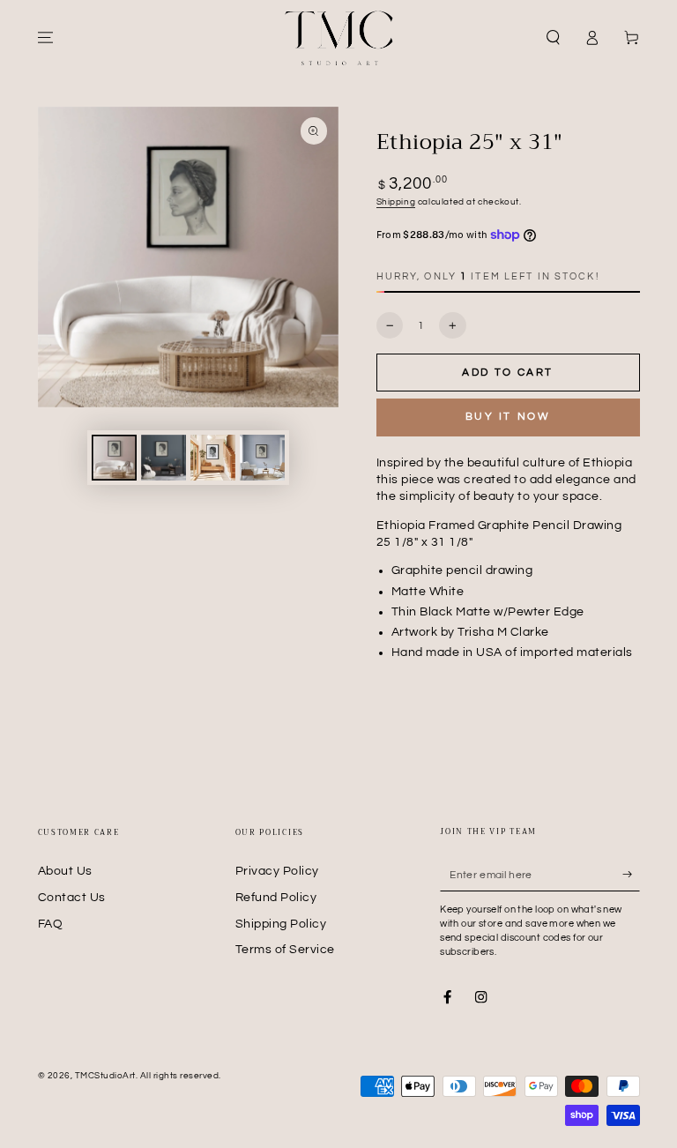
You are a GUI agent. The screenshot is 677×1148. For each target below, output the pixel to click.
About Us (65, 871)
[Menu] (45, 37)
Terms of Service (285, 949)
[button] (553, 37)
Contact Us (72, 897)
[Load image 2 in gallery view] (163, 458)
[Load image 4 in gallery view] (262, 458)
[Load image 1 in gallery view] (114, 458)
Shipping (396, 202)
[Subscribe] (631, 874)
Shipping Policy (281, 924)
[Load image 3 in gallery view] (212, 458)
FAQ (50, 924)
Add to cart (507, 372)
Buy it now (508, 416)
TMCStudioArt (105, 1075)
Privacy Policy (277, 871)
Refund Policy (276, 897)
